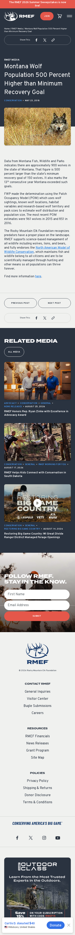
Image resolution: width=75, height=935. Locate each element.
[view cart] (59, 16)
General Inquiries (37, 692)
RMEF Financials (37, 736)
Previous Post (20, 303)
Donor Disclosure (38, 795)
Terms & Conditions (37, 802)
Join (47, 16)
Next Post (54, 303)
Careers (38, 713)
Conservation (13, 100)
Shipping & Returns (37, 788)
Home (7, 28)
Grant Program (37, 751)
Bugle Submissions (37, 706)
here (38, 277)
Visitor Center (37, 699)
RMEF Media (17, 28)
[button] (36, 40)
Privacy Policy (37, 781)
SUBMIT (37, 616)
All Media (14, 352)
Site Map (37, 758)
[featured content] (37, 891)
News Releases (37, 743)
